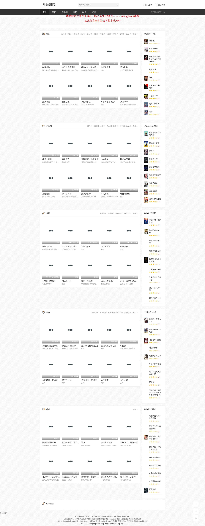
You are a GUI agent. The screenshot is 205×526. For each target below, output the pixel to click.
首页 (45, 12)
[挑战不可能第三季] (146, 231)
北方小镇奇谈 (154, 104)
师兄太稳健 (47, 159)
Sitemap (89, 524)
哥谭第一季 (153, 159)
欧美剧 (122, 126)
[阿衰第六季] (146, 348)
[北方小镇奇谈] (146, 104)
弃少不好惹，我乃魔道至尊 (73, 442)
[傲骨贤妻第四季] (146, 176)
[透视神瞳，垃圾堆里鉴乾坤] (146, 437)
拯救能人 (152, 41)
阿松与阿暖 (125, 159)
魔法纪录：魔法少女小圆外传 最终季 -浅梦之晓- (155, 392)
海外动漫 (119, 313)
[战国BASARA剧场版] (146, 330)
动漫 (84, 12)
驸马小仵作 (66, 194)
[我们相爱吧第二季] (146, 241)
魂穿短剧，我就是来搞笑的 (92, 477)
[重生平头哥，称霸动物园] (146, 427)
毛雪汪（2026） (49, 281)
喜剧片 (70, 34)
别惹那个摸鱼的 (155, 465)
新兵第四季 (86, 194)
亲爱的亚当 (153, 183)
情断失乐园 (105, 67)
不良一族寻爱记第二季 (130, 281)
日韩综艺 (119, 213)
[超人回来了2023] (146, 299)
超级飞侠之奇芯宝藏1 (110, 346)
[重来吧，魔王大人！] (146, 320)
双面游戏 (152, 489)
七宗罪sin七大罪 (155, 340)
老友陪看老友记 (155, 251)
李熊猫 (123, 346)
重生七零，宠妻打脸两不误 (131, 477)
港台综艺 (111, 213)
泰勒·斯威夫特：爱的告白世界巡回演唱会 (155, 59)
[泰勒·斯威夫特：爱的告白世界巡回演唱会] (146, 57)
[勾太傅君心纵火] (146, 458)
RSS (83, 524)
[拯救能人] (146, 41)
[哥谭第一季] (146, 160)
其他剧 (128, 126)
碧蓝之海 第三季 (69, 346)
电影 (54, 12)
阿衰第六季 (153, 348)
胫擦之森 (66, 102)
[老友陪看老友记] (146, 252)
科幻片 (83, 34)
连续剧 (65, 12)
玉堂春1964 (153, 96)
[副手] (146, 112)
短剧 (94, 12)
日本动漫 (103, 313)
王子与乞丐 (47, 246)
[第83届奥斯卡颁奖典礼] (146, 260)
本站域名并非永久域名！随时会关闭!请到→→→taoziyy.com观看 (102, 16)
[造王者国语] (146, 192)
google (95, 524)
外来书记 (46, 102)
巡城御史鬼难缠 (155, 199)
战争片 (102, 34)
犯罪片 (122, 34)
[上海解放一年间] (146, 270)
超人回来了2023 (155, 298)
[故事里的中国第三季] (146, 278)
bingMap (119, 524)
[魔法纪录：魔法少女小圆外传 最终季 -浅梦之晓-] (146, 391)
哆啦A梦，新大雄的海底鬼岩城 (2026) (97, 67)
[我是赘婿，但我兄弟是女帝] (146, 448)
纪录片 (115, 34)
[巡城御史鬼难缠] (146, 200)
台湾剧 (102, 126)
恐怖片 (89, 34)
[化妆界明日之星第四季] (146, 133)
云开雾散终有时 (155, 481)
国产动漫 (95, 313)
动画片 (109, 34)
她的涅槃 (104, 159)
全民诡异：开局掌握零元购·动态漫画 (58, 380)
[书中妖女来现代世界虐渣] (146, 417)
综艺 (75, 12)
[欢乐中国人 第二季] (146, 288)
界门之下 (104, 380)
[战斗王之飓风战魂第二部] (146, 372)
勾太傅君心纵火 (155, 457)
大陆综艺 (103, 213)
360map (101, 524)
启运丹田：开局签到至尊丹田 (93, 380)
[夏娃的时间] (146, 49)
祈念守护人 (86, 102)
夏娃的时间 (153, 48)
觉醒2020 (152, 69)
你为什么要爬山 (107, 281)
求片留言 (149, 5)
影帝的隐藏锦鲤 (49, 442)
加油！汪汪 (66, 281)
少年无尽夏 (105, 246)
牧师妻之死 (125, 194)
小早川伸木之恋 (155, 364)
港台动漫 (127, 313)
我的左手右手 (154, 143)
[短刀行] (146, 152)
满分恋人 (66, 159)
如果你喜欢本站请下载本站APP (102, 20)
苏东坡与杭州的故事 (90, 346)
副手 (150, 112)
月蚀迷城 (46, 194)
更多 (134, 34)
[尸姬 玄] (146, 383)
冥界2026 (124, 102)
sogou (107, 524)
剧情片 (96, 34)
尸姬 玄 (152, 382)
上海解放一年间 (155, 269)
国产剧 (89, 126)
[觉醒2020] (146, 70)
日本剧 (109, 126)
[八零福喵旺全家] (146, 474)
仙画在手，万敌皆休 (51, 477)
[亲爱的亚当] (146, 184)
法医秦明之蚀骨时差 (90, 159)
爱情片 (76, 34)
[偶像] (146, 78)
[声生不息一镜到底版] (146, 221)
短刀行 (151, 151)
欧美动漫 (111, 313)
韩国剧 (115, 126)
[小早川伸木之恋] (146, 364)
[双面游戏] (146, 490)
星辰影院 (49, 4)
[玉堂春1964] (146, 96)
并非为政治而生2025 (110, 102)
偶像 (150, 77)
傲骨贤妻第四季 (155, 175)
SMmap (113, 524)
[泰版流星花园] (146, 168)
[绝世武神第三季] (146, 356)
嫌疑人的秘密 (106, 442)
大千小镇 (124, 380)
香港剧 (96, 126)
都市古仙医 (66, 380)
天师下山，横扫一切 (129, 442)
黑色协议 (124, 67)
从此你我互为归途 (69, 477)
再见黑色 (104, 194)
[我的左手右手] (146, 144)
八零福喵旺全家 (155, 473)
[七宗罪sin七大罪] (146, 340)
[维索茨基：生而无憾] (146, 86)
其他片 (128, 34)
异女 (83, 442)
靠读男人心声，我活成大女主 (113, 477)
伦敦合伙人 (125, 246)
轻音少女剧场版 (68, 67)
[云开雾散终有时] (146, 482)
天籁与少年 (86, 246)
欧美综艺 (127, 213)
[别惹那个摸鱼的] (146, 466)
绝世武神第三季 (155, 356)
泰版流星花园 (154, 167)
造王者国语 (153, 191)
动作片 (63, 34)
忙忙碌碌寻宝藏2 (69, 246)
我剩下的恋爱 (87, 281)
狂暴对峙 (46, 67)
